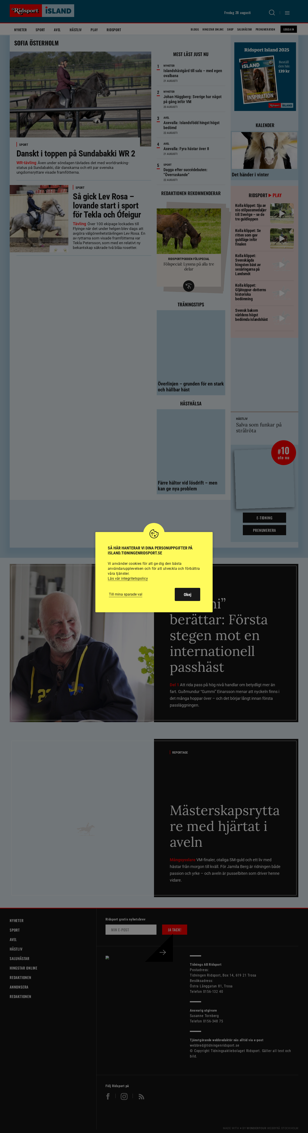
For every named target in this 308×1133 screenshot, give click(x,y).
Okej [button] (187, 594)
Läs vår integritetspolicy (128, 578)
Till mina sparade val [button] (125, 594)
